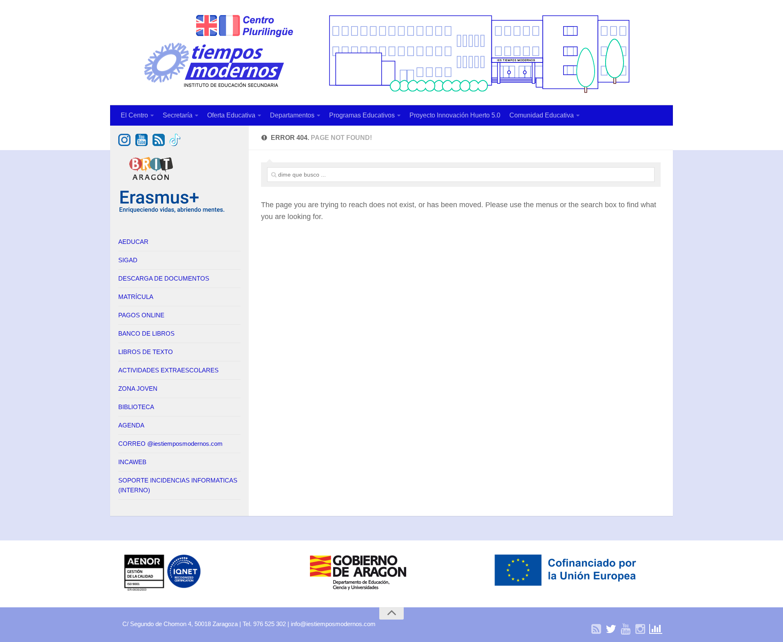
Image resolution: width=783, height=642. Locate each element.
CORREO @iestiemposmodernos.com (170, 443)
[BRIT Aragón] (152, 184)
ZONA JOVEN (137, 388)
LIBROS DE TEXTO (145, 351)
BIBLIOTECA (136, 406)
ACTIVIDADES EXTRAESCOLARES (168, 370)
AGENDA (131, 425)
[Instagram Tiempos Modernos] (124, 143)
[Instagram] (640, 629)
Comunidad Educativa (541, 115)
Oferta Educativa (231, 115)
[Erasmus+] (172, 211)
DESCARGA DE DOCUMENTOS (163, 278)
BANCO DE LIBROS (146, 333)
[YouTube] (625, 629)
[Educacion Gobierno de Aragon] (358, 590)
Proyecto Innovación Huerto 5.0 (454, 115)
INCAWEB (132, 461)
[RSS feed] (159, 143)
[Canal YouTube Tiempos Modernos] (141, 143)
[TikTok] (175, 143)
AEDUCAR (133, 241)
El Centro (134, 115)
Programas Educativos (362, 115)
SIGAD (127, 260)
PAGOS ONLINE (141, 315)
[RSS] (596, 629)
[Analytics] (655, 629)
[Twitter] (611, 629)
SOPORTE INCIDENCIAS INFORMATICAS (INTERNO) (177, 485)
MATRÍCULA (135, 296)
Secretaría (177, 115)
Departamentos (292, 115)
